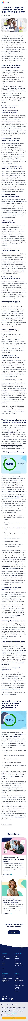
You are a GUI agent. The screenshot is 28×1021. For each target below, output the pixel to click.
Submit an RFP (18, 963)
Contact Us (17, 976)
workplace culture (11, 433)
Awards (3, 968)
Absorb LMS (18, 953)
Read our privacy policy (11, 1013)
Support (17, 973)
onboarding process (13, 144)
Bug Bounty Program (7, 978)
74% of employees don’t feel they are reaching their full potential (13, 497)
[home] (5, 2)
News (3, 961)
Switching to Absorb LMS (18, 988)
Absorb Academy (19, 980)
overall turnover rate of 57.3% (16, 88)
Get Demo (14, 932)
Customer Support (19, 983)
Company (4, 953)
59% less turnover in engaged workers (12, 568)
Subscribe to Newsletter (7, 1002)
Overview (4, 976)
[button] (25, 2)
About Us (4, 956)
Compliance (5, 973)
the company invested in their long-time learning (13, 490)
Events (3, 963)
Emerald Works (13, 575)
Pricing (16, 956)
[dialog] (14, 1011)
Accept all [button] (14, 1018)
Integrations (17, 961)
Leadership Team (6, 958)
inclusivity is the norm (16, 201)
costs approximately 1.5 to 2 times (15, 616)
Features (17, 958)
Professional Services (20, 985)
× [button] (26, 1004)
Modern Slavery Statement (5, 981)
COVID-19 (17, 991)
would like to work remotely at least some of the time (13, 651)
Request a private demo (17, 817)
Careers (3, 965)
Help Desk (17, 978)
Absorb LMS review (19, 965)
